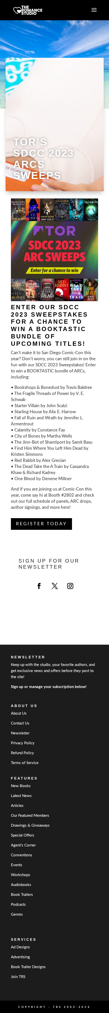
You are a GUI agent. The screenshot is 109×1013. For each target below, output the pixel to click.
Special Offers (22, 835)
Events (16, 865)
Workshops (20, 875)
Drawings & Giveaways (30, 825)
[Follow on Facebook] (39, 586)
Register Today (41, 524)
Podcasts (18, 905)
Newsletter (20, 733)
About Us (19, 713)
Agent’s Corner (23, 845)
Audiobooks (21, 885)
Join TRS (18, 977)
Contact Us (20, 723)
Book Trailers (22, 895)
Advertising (20, 957)
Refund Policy (22, 753)
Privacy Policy (22, 743)
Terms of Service (25, 763)
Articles (17, 806)
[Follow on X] (55, 586)
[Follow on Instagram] (70, 586)
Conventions (21, 855)
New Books (21, 786)
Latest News (21, 796)
